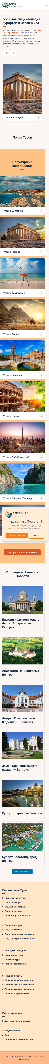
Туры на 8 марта (13, 976)
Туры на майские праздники (19, 989)
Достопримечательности (17, 1021)
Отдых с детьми (13, 911)
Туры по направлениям (17, 993)
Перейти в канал (17, 535)
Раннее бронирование (16, 964)
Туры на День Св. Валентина (19, 985)
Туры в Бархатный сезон (17, 915)
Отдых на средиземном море (20, 938)
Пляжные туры (12, 959)
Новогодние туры (14, 955)
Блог (7, 1035)
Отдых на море (12, 902)
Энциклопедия (12, 1030)
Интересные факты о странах (20, 1039)
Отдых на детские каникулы (19, 934)
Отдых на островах (15, 907)
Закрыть (36, 535)
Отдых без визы (13, 930)
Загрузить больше (22, 871)
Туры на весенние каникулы (19, 980)
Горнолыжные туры (15, 898)
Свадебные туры (13, 925)
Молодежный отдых (15, 950)
